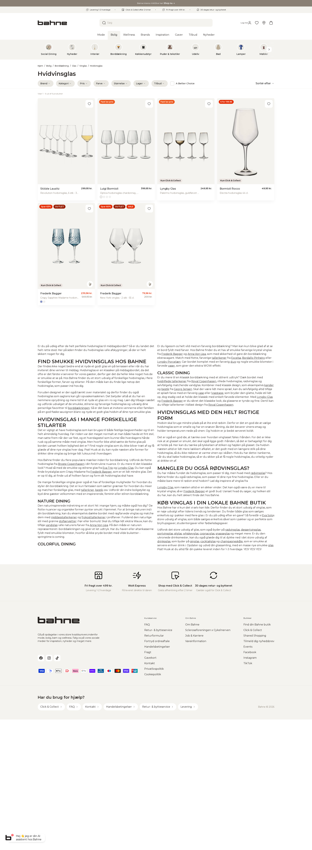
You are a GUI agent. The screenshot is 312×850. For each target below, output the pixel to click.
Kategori (64, 83)
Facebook (249, 652)
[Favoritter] (257, 23)
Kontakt (149, 663)
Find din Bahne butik (257, 624)
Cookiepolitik (152, 674)
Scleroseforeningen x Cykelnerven (207, 630)
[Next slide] (269, 49)
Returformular (154, 635)
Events (247, 646)
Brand (43, 83)
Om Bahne (192, 624)
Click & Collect (252, 630)
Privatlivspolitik (154, 668)
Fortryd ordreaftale (157, 641)
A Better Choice (185, 83)
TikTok (247, 663)
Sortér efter (263, 83)
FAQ (147, 624)
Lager (139, 83)
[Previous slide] (43, 49)
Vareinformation (195, 641)
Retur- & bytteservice (158, 630)
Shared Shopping (254, 635)
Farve (99, 83)
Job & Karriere (194, 635)
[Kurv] (271, 23)
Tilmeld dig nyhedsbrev (258, 641)
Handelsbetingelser (157, 646)
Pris (82, 83)
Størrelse (119, 83)
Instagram (250, 657)
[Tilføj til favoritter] (89, 104)
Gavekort (150, 657)
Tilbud (158, 83)
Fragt (147, 652)
